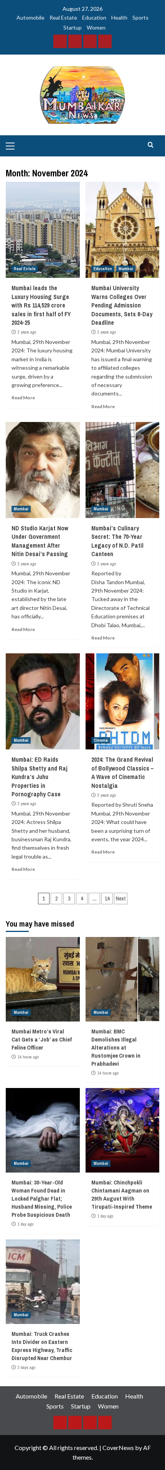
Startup (72, 27)
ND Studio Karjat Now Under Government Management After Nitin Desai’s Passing (40, 541)
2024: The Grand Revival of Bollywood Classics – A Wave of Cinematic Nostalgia (122, 772)
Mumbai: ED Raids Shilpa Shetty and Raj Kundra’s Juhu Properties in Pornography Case (40, 776)
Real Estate (63, 17)
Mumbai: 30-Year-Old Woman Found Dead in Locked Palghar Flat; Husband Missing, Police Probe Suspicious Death (42, 1198)
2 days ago (26, 1367)
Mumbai (126, 268)
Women (96, 27)
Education (94, 17)
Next (120, 898)
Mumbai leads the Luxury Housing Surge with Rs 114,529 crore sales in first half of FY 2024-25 (41, 305)
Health (119, 17)
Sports (140, 17)
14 (107, 898)
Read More (23, 397)
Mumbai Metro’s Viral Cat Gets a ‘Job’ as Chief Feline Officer (42, 1039)
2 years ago (27, 332)
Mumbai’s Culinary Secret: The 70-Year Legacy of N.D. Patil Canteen (117, 541)
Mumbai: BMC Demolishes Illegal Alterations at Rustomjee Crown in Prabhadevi (115, 1047)
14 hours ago (28, 1057)
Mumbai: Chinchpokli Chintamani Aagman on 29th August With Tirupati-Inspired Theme (121, 1194)
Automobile (30, 17)
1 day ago (25, 1224)
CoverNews (118, 1447)
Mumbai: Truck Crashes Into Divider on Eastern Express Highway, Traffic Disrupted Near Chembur (42, 1346)
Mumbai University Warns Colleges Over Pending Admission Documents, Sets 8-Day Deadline (121, 305)
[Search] (150, 145)
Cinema (101, 740)
